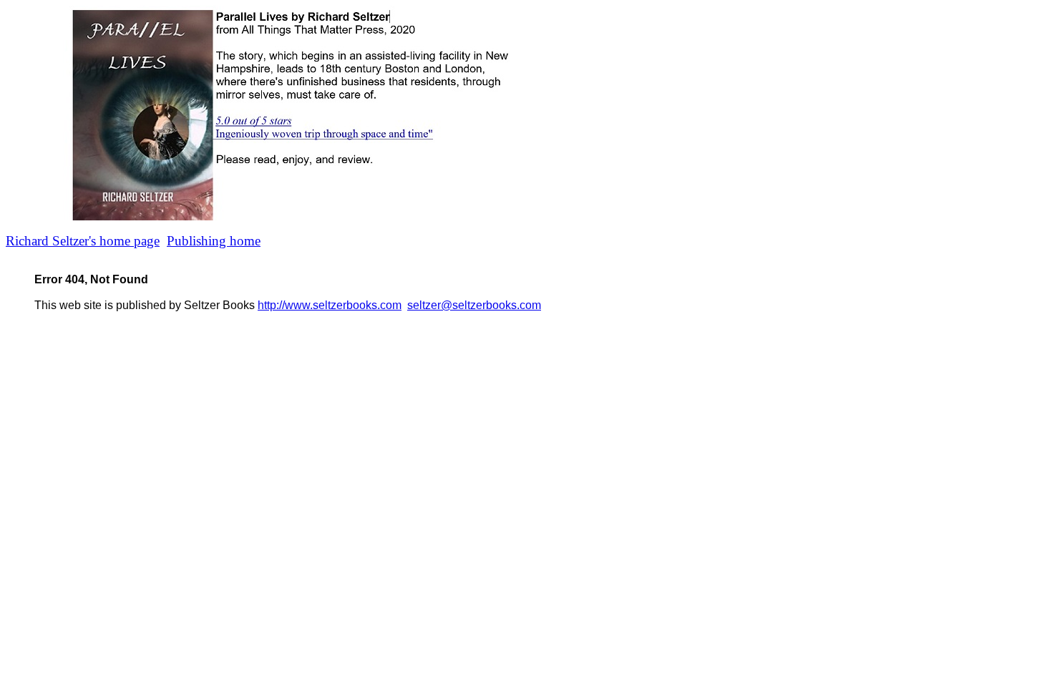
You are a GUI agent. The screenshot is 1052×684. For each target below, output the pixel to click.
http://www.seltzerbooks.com (329, 305)
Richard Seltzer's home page (83, 240)
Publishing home (213, 240)
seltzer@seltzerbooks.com (474, 305)
